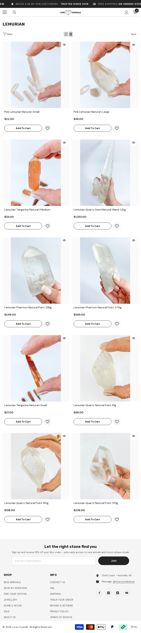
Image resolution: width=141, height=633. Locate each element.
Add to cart (23, 128)
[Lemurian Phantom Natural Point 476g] (105, 270)
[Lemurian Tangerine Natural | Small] (36, 368)
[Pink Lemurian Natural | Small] (36, 75)
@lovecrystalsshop (124, 581)
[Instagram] (108, 593)
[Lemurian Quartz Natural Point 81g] (105, 368)
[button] (66, 34)
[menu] (5, 12)
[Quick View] (64, 45)
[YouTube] (126, 593)
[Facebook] (99, 593)
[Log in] (126, 12)
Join (114, 560)
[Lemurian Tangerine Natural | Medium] (36, 173)
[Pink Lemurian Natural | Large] (105, 75)
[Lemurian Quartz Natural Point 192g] (36, 466)
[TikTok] (117, 593)
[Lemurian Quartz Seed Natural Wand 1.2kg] (105, 173)
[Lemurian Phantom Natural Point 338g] (36, 270)
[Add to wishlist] (47, 128)
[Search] (14, 12)
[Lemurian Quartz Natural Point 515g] (105, 466)
